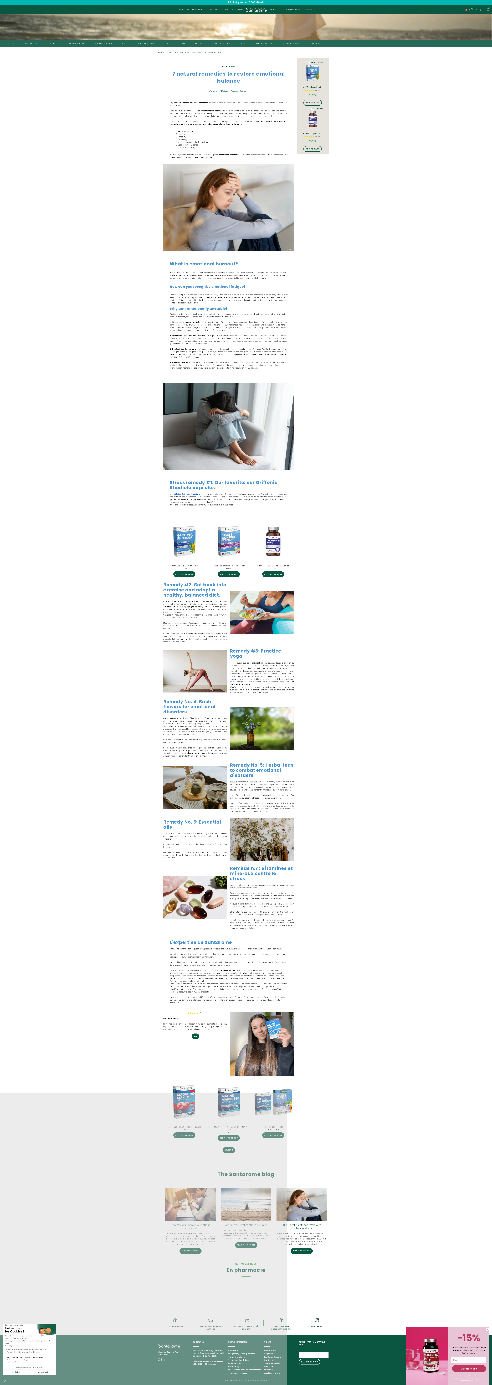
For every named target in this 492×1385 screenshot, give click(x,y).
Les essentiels (215, 10)
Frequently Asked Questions (241, 1354)
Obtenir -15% (469, 1368)
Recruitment (270, 1351)
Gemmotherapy (316, 43)
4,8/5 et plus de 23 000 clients (246, 2)
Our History (269, 1360)
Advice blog (269, 1370)
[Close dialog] (487, 1329)
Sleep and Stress (32, 43)
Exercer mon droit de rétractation (244, 1370)
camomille (254, 782)
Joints (125, 43)
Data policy (233, 1367)
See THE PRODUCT (184, 574)
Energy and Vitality (146, 43)
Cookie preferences (237, 1373)
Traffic (168, 43)
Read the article (190, 1251)
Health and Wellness (264, 43)
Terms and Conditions (238, 1360)
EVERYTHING (9, 43)
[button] (309, 90)
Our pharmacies (293, 10)
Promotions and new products (192, 10)
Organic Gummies (291, 43)
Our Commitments (272, 1357)
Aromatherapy (276, 10)
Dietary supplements (234, 10)
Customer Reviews (272, 1364)
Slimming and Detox (222, 43)
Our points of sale (236, 1357)
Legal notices (234, 1364)
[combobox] (466, 9)
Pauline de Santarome (239, 91)
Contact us (233, 1351)
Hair (183, 43)
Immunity (198, 43)
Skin (243, 43)
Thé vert (233, 782)
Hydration (55, 43)
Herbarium (269, 1367)
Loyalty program (272, 1373)
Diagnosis (308, 10)
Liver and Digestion (103, 43)
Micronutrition (76, 43)
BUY (195, 1036)
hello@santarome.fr (202, 1361)
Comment (228, 1150)
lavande (269, 803)
